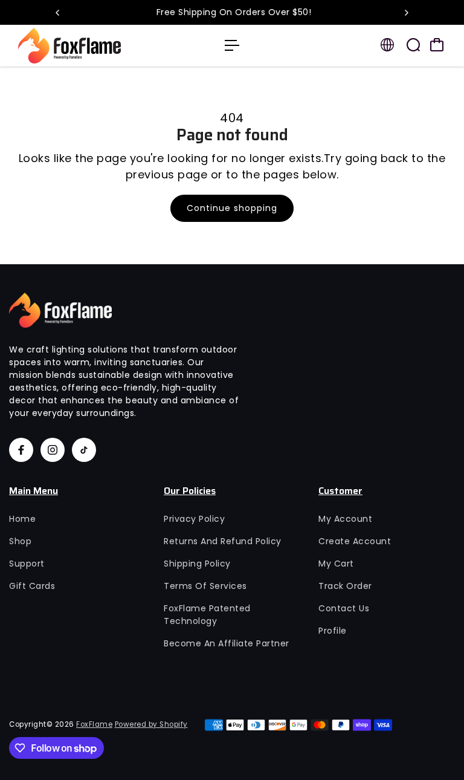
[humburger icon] (232, 45)
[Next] (406, 12)
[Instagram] (52, 450)
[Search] (413, 45)
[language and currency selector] (387, 45)
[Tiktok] (84, 450)
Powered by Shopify (151, 724)
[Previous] (58, 12)
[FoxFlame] (93, 46)
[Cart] (437, 45)
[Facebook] (21, 450)
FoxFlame (94, 724)
